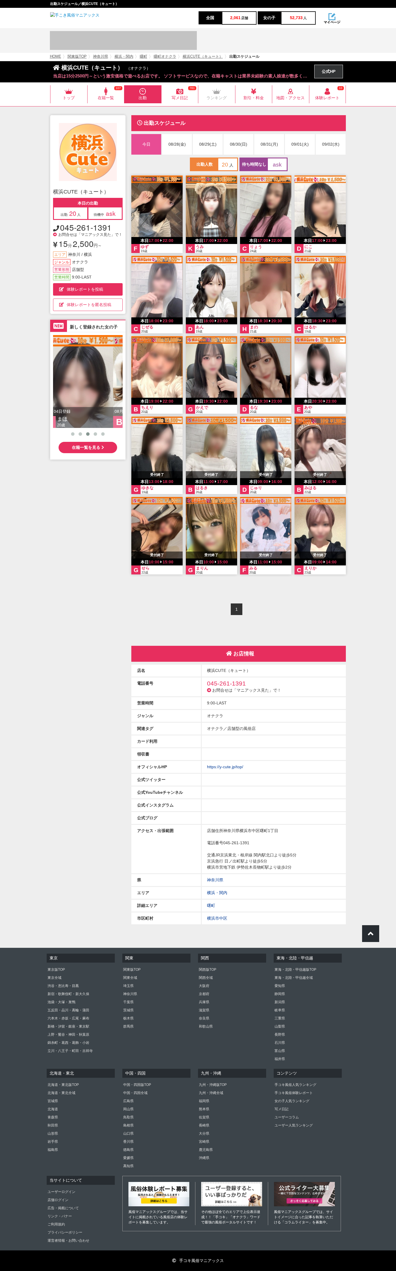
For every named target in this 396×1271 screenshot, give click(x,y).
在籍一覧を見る (86, 447)
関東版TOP (77, 57)
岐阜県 (280, 1010)
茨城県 (128, 1010)
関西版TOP (207, 970)
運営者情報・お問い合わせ (68, 1241)
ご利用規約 (56, 1224)
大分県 (204, 1133)
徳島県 (128, 1150)
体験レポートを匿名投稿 (89, 304)
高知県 (128, 1166)
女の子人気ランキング (292, 1101)
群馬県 (128, 1026)
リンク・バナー (60, 1216)
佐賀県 (204, 1117)
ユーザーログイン (61, 1192)
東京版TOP (56, 970)
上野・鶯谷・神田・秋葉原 (68, 1035)
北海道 (53, 1109)
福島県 (53, 1150)
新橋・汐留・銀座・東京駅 (68, 1026)
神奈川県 (100, 57)
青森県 (53, 1117)
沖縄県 (204, 1158)
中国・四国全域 (135, 1093)
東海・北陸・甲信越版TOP (295, 970)
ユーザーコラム (287, 1117)
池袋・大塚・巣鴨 (61, 1002)
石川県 (280, 1043)
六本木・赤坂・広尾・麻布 (68, 1018)
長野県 (280, 1035)
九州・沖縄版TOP (213, 1085)
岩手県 (53, 1142)
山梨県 (280, 1026)
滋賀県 (204, 1010)
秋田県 (53, 1125)
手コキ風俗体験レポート (294, 1093)
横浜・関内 (124, 57)
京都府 (204, 994)
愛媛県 (128, 1158)
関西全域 (206, 978)
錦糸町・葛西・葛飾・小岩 (68, 1043)
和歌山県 (206, 1026)
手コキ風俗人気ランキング (295, 1085)
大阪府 (204, 986)
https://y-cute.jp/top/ (225, 766)
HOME (55, 57)
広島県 (128, 1101)
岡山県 (128, 1109)
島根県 (128, 1125)
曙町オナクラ (165, 57)
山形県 (53, 1133)
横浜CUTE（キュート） (203, 57)
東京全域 (54, 978)
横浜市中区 (217, 918)
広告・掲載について (63, 1208)
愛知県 (280, 986)
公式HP (328, 71)
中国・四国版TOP (137, 1085)
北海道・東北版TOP (63, 1085)
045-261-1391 (86, 227)
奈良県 (204, 1018)
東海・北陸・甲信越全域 (294, 978)
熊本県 (204, 1109)
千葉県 (128, 1002)
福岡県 (204, 1101)
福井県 (280, 1059)
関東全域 (130, 978)
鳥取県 (128, 1117)
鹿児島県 (206, 1150)
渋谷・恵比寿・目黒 (63, 986)
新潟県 (280, 1002)
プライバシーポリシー (65, 1232)
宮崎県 (204, 1142)
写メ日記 (281, 1109)
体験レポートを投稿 (85, 289)
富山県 (280, 1051)
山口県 (128, 1133)
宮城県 (53, 1101)
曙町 (143, 57)
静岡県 (280, 994)
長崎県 (204, 1125)
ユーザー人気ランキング (294, 1125)
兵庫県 (204, 1002)
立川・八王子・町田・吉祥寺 (70, 1051)
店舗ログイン (58, 1200)
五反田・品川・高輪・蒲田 (68, 1010)
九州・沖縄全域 (211, 1093)
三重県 (280, 1018)
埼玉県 (128, 986)
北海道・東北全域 (61, 1093)
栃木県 (128, 1018)
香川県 (128, 1142)
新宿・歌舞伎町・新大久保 (68, 994)
